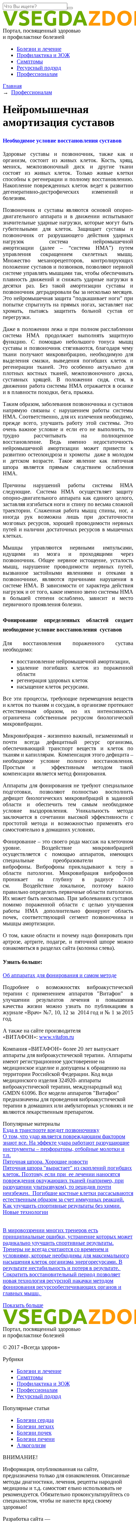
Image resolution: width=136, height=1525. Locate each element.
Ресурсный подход (39, 68)
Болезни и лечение (39, 49)
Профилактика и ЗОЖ (43, 55)
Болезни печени (36, 1439)
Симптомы (30, 61)
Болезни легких (35, 1426)
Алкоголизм (31, 1445)
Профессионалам (37, 74)
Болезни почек (34, 1433)
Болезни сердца (35, 1420)
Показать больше (23, 1305)
